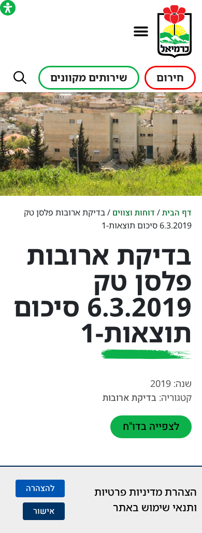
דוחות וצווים (133, 213)
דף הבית (177, 213)
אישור (43, 511)
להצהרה (40, 488)
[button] (140, 32)
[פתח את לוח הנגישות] (8, 8)
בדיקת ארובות (129, 398)
